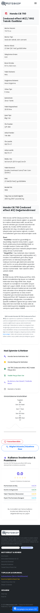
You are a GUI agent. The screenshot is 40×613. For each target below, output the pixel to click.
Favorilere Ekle (12, 441)
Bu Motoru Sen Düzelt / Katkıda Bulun (18, 382)
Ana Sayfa (4, 556)
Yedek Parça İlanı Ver (14, 375)
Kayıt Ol (3, 596)
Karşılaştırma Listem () (25, 608)
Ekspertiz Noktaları (7, 564)
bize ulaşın (6, 334)
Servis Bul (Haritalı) (7, 562)
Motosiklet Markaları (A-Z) (9, 559)
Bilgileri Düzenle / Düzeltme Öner (20, 447)
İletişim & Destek (6, 585)
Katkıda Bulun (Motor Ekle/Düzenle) (14, 576)
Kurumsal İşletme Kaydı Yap (10, 579)
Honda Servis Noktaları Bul (16, 356)
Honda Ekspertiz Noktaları (16, 362)
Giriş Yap (4, 594)
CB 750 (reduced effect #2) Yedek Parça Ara (19, 369)
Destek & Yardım (12, 389)
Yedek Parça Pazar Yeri (8, 567)
